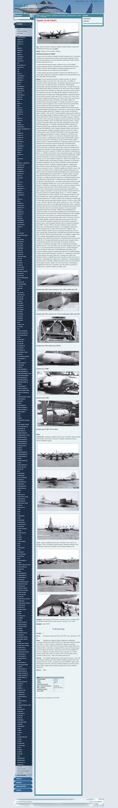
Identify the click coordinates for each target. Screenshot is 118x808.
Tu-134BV (19, 611)
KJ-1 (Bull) (19, 260)
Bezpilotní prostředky (22, 31)
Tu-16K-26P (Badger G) (22, 381)
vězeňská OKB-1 (21, 758)
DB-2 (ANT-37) (20, 241)
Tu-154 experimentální (22, 664)
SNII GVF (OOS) (20, 205)
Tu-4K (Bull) (20, 320)
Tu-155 (18, 698)
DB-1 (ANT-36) (20, 239)
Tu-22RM (19, 462)
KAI (18, 116)
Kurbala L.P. (20, 148)
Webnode (100, 801)
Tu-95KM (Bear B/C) (21, 486)
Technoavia (20, 218)
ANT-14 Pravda (20, 233)
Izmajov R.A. (20, 109)
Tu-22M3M (19, 449)
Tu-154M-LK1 (20, 683)
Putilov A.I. (19, 190)
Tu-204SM (19, 732)
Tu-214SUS (19, 749)
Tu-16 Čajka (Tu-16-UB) (22, 352)
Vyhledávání (18, 15)
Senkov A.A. (20, 199)
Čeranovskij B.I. (21, 75)
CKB (18, 71)
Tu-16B (18, 360)
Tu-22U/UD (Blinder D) (22, 464)
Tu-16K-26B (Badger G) (22, 379)
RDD (18, 290)
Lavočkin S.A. (20, 154)
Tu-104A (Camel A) (21, 524)
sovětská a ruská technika (59, 15)
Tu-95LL (18, 492)
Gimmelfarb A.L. (20, 86)
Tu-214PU (19, 741)
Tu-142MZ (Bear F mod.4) (23, 651)
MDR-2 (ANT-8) (20, 269)
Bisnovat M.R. (20, 60)
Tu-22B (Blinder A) (21, 430)
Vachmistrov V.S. (21, 762)
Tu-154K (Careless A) (22, 677)
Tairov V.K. (19, 216)
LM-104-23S (19, 262)
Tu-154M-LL (19, 685)
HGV (18, 35)
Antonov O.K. (20, 43)
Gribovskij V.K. (20, 88)
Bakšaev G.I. (20, 50)
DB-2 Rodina (20, 243)
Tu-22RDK (19, 458)
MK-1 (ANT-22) (20, 275)
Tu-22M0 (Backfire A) (22, 437)
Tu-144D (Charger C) (21, 658)
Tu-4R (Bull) (19, 326)
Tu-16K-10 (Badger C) (22, 369)
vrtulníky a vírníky (21, 768)
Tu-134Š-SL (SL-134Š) (21, 626)
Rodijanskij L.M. (20, 194)
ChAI (18, 101)
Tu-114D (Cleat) (20, 556)
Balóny (18, 29)
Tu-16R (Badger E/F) (21, 405)
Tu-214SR (19, 747)
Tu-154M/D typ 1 (21, 692)
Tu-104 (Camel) (20, 520)
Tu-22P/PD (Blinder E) (22, 454)
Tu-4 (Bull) (19, 301)
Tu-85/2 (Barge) (20, 475)
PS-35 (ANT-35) (20, 282)
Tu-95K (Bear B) (20, 484)
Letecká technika (71, 15)
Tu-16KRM (19, 384)
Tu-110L (18, 549)
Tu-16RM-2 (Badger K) (22, 409)
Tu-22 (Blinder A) (21, 428)
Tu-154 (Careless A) (21, 662)
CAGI (18, 69)
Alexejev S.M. (20, 41)
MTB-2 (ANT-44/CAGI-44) (22, 277)
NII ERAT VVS (19, 182)
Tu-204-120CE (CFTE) (21, 722)
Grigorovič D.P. (20, 90)
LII (17, 156)
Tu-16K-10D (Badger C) (22, 371)
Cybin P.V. (19, 73)
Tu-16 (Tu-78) (20, 341)
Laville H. (19, 152)
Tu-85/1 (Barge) (20, 473)
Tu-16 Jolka (19, 354)
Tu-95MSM (19, 505)
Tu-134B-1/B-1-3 (21, 607)
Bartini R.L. (19, 52)
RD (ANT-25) (19, 288)
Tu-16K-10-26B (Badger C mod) (23, 376)
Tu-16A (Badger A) (21, 358)
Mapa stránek (94, 1)
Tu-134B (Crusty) (21, 605)
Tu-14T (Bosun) (20, 339)
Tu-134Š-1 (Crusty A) (22, 622)
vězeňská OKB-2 (21, 760)
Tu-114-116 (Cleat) (21, 554)
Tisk (87, 1)
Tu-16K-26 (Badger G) (22, 377)
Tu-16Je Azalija (20, 364)
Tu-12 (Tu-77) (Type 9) (22, 330)
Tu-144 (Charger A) (21, 654)
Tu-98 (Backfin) (20, 515)
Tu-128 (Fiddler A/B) (21, 573)
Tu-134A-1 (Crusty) (21, 592)
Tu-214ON (19, 739)
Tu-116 (18, 558)
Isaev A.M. (19, 107)
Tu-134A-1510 (20, 596)
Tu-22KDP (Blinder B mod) (23, 435)
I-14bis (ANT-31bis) (21, 256)
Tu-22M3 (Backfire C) (22, 443)
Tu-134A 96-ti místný (22, 588)
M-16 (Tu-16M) (20, 267)
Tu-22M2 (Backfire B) (22, 441)
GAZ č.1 (19, 84)
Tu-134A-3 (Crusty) (21, 594)
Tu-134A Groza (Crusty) (22, 590)
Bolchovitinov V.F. (21, 65)
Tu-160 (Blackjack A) (22, 700)
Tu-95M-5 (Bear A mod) (22, 496)
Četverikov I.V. (20, 77)
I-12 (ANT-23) (20, 252)
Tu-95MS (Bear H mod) (22, 503)
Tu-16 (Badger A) (21, 345)
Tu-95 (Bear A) (20, 479)
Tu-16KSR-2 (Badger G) (22, 388)
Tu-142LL (19, 641)
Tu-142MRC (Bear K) (21, 649)
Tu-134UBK (19, 628)
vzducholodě (20, 773)
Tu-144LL (19, 660)
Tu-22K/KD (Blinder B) (22, 432)
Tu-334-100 (19, 753)
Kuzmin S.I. (19, 150)
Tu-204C (19, 728)
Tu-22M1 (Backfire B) (22, 439)
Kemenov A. (20, 120)
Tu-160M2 (19, 707)
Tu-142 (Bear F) (20, 634)
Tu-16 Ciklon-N (20, 347)
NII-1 (18, 180)
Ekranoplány (20, 33)
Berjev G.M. (20, 58)
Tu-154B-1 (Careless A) (22, 673)
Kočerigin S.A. (20, 124)
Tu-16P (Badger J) (21, 398)
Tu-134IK (19, 613)
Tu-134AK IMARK (20, 600)
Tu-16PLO (19, 403)
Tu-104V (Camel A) (21, 541)
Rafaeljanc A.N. (20, 192)
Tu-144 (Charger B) (21, 656)
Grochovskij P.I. (21, 94)
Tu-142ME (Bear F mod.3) (23, 645)
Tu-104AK (19, 530)
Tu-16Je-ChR (19, 367)
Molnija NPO (20, 169)
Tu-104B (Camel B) (21, 532)
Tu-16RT (18, 413)
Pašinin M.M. (20, 186)
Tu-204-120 (19, 717)
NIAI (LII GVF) (20, 177)
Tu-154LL (19, 679)
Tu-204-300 (19, 724)
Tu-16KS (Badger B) (21, 386)
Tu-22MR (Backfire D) (22, 452)
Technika (48, 15)
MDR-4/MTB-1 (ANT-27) (22, 271)
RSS (101, 1)
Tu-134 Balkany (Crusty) (22, 581)
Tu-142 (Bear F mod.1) (22, 637)
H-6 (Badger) (20, 248)
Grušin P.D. (19, 97)
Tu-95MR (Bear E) (21, 498)
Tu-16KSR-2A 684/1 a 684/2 (23, 390)
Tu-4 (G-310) (20, 303)
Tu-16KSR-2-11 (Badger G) (23, 392)
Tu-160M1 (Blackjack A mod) (24, 705)
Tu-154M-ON (20, 688)
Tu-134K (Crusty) (21, 615)
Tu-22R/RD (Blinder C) (22, 456)
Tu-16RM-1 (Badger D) (22, 407)
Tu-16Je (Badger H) (21, 362)
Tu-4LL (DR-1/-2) (20, 324)
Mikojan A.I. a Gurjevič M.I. (23, 163)
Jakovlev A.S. (20, 114)
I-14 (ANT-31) (20, 254)
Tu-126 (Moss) (20, 569)
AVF (18, 46)
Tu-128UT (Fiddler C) (21, 577)
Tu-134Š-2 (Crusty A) (22, 624)
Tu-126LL (19, 571)
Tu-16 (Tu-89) (20, 343)
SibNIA (18, 201)
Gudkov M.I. (20, 99)
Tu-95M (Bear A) (21, 494)
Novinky (19, 782)
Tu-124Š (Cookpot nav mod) (23, 564)
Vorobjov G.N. (20, 764)
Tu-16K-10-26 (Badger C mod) (24, 373)
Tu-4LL (18, 322)
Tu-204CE (19, 730)
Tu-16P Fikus (20, 401)
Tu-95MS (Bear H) (21, 501)
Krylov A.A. (19, 143)
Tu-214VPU (19, 751)
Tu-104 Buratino (21, 522)
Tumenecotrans (21, 224)
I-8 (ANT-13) (19, 250)
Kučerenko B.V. (20, 145)
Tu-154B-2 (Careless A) (22, 675)
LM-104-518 (19, 265)
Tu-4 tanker (19, 311)
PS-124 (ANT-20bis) (21, 284)
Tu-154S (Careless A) (22, 696)
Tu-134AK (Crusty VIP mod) (23, 598)
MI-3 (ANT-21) (20, 273)
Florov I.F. (19, 82)
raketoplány (19, 766)
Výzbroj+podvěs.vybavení (23, 770)
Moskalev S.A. (20, 173)
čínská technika (21, 775)
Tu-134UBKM (20, 630)
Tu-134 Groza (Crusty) (22, 583)
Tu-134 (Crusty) (20, 579)
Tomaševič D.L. (20, 222)
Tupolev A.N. (20, 226)
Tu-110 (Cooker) (21, 547)
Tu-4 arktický (20, 309)
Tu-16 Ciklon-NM (21, 350)
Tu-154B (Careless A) (22, 671)
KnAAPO (19, 122)
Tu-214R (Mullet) (21, 745)
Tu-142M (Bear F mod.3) (22, 643)
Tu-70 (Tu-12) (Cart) (21, 466)
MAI (18, 160)
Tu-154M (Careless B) (22, 681)
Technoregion (20, 220)
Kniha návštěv (21, 786)
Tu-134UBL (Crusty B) (22, 632)
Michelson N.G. (20, 165)
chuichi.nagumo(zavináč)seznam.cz (93, 23)
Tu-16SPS (19, 418)
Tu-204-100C (20, 711)
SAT (18, 197)
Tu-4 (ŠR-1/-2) (20, 307)
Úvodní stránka (41, 15)
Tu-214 (18, 734)
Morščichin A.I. (20, 171)
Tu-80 (18, 471)
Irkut (18, 105)
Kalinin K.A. (19, 118)
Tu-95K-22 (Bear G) (21, 488)
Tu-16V (18, 422)
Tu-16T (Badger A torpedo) (23, 420)
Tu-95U (18, 509)
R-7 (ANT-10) (20, 286)
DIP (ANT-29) (20, 245)
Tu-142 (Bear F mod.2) (22, 639)
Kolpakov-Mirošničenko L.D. (23, 128)
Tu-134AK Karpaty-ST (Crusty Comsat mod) (23, 603)
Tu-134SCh (19, 620)
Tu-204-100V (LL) (20, 713)
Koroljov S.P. (20, 135)
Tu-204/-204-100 (21, 709)
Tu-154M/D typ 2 (21, 694)
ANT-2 (18, 231)
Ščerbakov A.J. (20, 211)
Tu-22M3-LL (19, 447)
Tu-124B (19, 562)
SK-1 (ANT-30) (20, 292)
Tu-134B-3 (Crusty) (21, 609)
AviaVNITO (19, 48)
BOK (18, 63)
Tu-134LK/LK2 (20, 617)
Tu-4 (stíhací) (20, 305)
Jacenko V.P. (20, 111)
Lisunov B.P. (20, 158)
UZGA (18, 756)
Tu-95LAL (19, 490)
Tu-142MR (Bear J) (21, 647)
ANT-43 (18, 237)
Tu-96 (18, 513)
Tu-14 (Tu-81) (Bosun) (22, 335)
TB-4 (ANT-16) (20, 296)
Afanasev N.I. (20, 39)
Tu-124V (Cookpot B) (22, 566)
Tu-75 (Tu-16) (20, 469)
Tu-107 (18, 545)
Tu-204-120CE (20, 719)
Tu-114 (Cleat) (20, 552)
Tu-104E (19, 535)
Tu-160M (19, 702)
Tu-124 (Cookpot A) (21, 560)
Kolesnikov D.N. (21, 126)
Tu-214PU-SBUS (20, 743)
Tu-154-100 (19, 666)
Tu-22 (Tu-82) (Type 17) (22, 426)
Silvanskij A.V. (20, 203)
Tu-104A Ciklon (20, 526)
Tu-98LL (18, 518)
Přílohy (19, 779)
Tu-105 (18, 543)
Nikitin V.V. (19, 184)
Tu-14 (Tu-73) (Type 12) (22, 333)
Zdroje (18, 790)
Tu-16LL (18, 394)
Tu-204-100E (20, 715)
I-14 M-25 (19, 258)
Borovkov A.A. (20, 67)
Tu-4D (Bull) (20, 318)
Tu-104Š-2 (19, 539)
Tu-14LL (18, 337)
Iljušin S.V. (19, 103)
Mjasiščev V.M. (20, 167)
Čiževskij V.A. (20, 80)
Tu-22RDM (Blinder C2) (22, 460)
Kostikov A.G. (20, 137)
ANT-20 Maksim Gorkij (22, 235)
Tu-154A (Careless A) (22, 668)
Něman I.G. (19, 175)
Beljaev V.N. (20, 54)
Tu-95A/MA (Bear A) (21, 481)
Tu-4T (18, 328)
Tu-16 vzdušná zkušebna (23, 356)
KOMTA (18, 131)
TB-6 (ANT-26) (20, 299)
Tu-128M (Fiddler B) (21, 575)
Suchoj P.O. (20, 209)
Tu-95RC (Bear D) (21, 507)
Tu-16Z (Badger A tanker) (23, 424)
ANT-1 (18, 228)
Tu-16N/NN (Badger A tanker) (24, 396)
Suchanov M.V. (20, 207)
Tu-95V (18, 511)
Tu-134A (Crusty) (21, 586)
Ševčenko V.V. (20, 214)
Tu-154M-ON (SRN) (21, 690)
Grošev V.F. (19, 92)
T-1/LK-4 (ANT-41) (21, 294)
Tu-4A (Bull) (20, 316)
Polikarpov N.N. (21, 188)
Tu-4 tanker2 (20, 313)
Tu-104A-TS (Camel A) (22, 528)
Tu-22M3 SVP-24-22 (21, 445)
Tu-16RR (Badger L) (21, 411)
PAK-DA (19, 279)
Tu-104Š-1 (19, 537)
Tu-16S (18, 415)
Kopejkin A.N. (20, 133)
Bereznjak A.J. (20, 56)
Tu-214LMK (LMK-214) (22, 736)
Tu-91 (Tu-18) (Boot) (22, 477)
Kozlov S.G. (19, 139)
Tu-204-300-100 (20, 726)
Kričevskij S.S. (20, 141)
